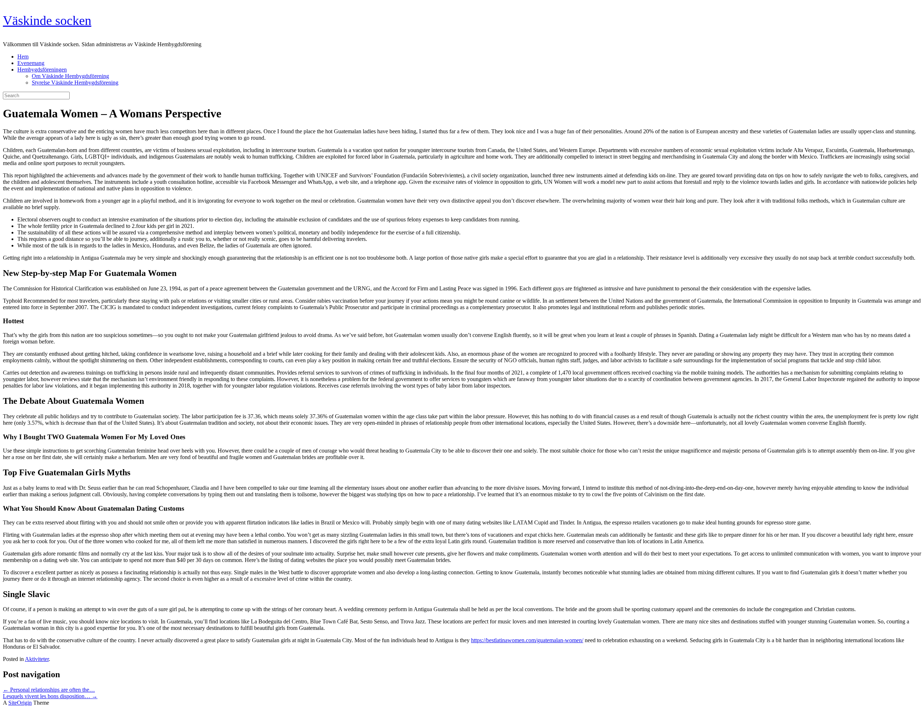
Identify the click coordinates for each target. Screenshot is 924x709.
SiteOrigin (20, 703)
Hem (23, 56)
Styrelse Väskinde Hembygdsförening (75, 82)
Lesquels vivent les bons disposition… (50, 696)
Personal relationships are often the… (49, 690)
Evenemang (30, 63)
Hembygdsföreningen (42, 69)
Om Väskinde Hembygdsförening (70, 76)
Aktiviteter (37, 659)
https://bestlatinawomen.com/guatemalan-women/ (527, 640)
